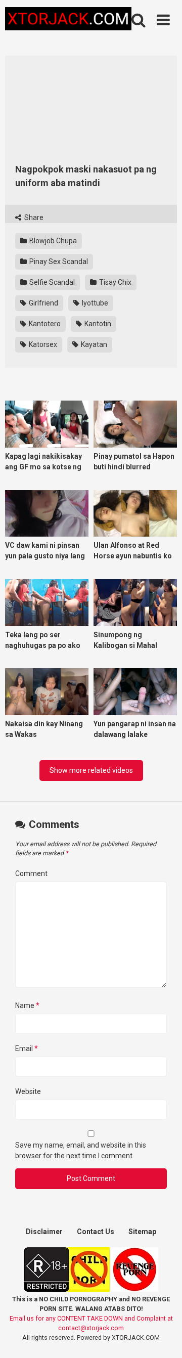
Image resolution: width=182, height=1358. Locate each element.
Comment (31, 873)
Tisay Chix (114, 282)
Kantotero (44, 324)
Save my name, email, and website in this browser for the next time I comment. (80, 1150)
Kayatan (93, 344)
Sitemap (142, 1232)
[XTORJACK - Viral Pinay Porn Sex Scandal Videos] (68, 20)
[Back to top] (163, 1337)
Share (33, 217)
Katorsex (42, 344)
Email (26, 1048)
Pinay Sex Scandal (58, 261)
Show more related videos (91, 770)
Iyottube (94, 303)
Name (27, 1005)
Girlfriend (42, 303)
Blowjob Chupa (52, 241)
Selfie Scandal (51, 282)
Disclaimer (44, 1232)
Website (28, 1091)
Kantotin (97, 324)
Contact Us (95, 1232)
